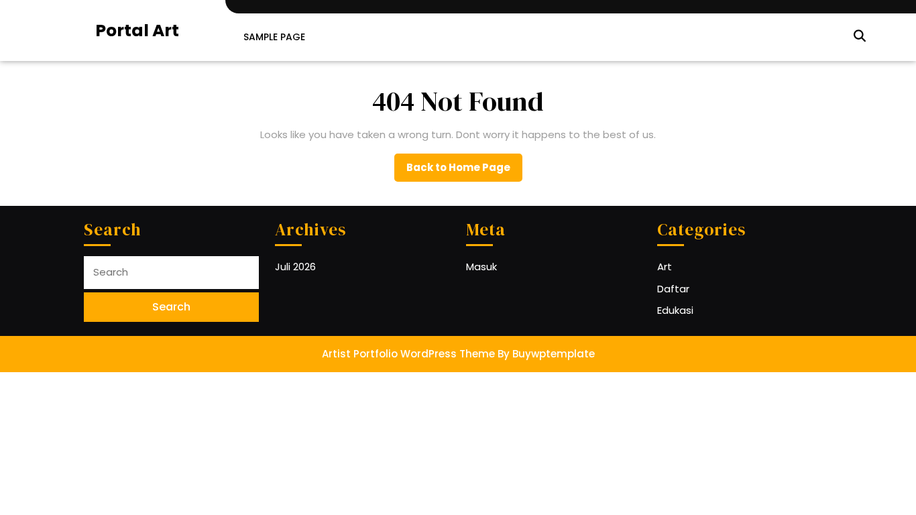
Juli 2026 (295, 267)
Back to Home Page (464, 171)
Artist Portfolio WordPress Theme (408, 354)
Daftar (673, 289)
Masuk (481, 267)
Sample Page (274, 37)
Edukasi (675, 310)
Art (664, 267)
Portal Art (137, 30)
